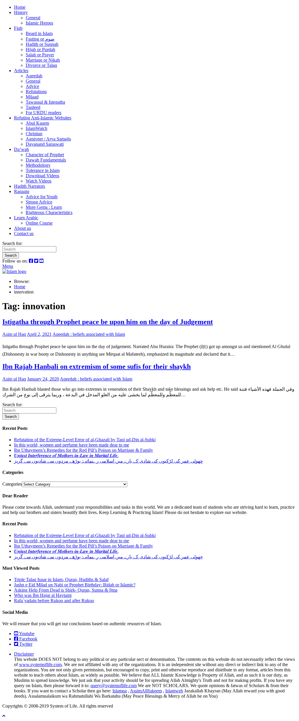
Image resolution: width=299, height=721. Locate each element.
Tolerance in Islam (43, 170)
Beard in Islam (39, 33)
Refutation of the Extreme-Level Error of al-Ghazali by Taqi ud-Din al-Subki (85, 439)
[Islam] (14, 271)
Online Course (39, 222)
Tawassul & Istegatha (45, 102)
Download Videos (42, 175)
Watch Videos (38, 180)
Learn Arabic (26, 217)
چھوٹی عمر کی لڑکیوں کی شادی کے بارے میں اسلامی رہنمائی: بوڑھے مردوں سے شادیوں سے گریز (108, 460)
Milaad (32, 96)
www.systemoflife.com (40, 664)
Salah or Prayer (40, 54)
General (33, 17)
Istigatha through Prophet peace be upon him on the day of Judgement (107, 322)
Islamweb (174, 690)
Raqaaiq (21, 191)
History (21, 12)
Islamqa (119, 690)
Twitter (25, 644)
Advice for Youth (42, 196)
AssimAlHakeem (146, 690)
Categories (12, 484)
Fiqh (18, 28)
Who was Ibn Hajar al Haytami (43, 595)
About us (22, 228)
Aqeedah (34, 75)
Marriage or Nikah (43, 60)
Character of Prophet (45, 154)
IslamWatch (36, 128)
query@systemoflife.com (114, 685)
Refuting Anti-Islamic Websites (42, 117)
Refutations (36, 91)
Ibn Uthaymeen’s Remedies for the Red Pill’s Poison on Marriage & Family (83, 450)
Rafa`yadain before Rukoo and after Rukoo (54, 600)
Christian (34, 133)
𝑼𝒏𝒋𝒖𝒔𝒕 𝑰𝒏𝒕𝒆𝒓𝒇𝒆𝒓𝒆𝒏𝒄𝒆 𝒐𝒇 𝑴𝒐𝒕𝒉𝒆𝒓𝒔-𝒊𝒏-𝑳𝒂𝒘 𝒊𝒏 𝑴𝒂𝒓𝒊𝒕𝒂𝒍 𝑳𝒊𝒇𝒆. (66, 455)
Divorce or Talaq (41, 65)
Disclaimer (24, 653)
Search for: (12, 243)
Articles (21, 70)
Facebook (27, 638)
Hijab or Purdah (40, 49)
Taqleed (33, 107)
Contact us (24, 233)
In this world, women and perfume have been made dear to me (71, 444)
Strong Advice (39, 201)
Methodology (38, 165)
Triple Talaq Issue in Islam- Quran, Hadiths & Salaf (61, 579)
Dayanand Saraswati (45, 144)
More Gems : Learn (44, 207)
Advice (32, 86)
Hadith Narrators (29, 186)
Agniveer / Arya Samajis (48, 138)
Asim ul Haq (14, 334)
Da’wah (21, 149)
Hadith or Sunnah (42, 44)
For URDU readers (43, 112)
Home (19, 7)
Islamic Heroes (39, 22)
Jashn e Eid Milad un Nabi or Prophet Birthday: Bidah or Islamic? (74, 584)
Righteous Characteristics (49, 212)
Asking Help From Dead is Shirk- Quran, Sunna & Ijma (65, 590)
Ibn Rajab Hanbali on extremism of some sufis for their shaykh (96, 366)
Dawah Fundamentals (46, 159)
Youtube (26, 633)
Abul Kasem (37, 123)
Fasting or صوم (40, 39)
